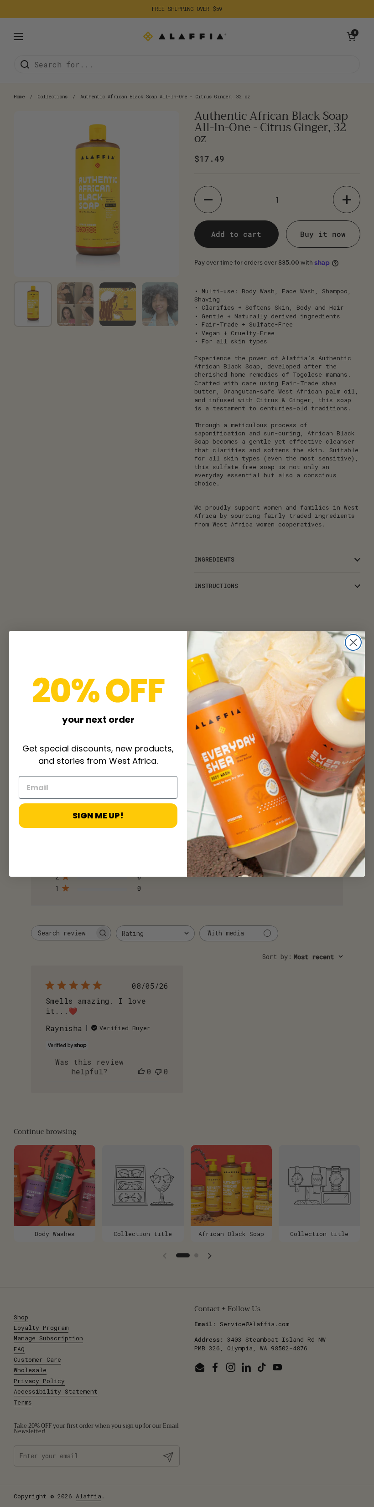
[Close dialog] (353, 642)
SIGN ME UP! (98, 815)
